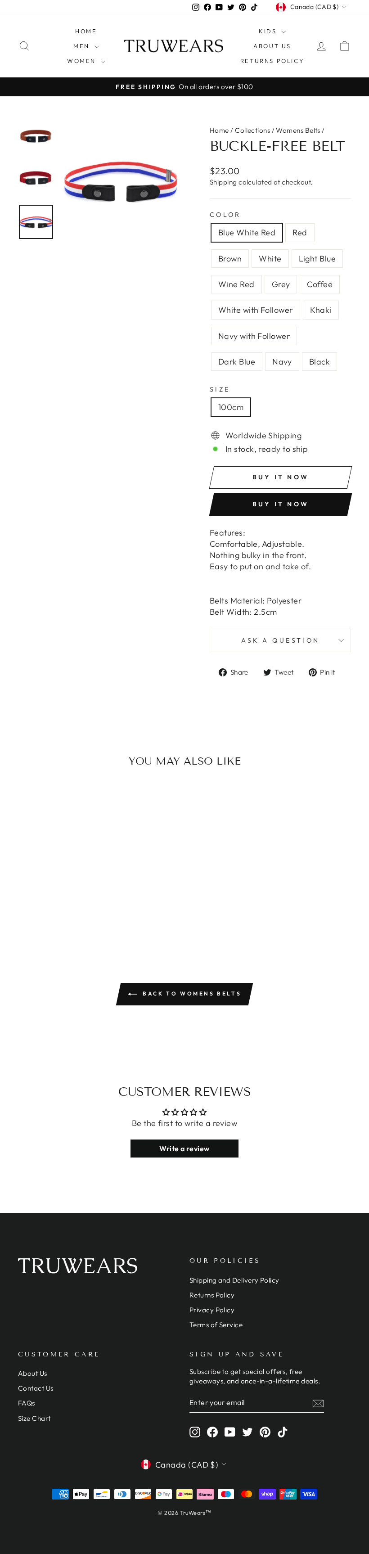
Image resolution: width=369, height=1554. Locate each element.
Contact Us (36, 1388)
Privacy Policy (211, 1310)
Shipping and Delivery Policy (234, 1280)
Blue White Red (246, 232)
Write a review (184, 1148)
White (270, 258)
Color (225, 215)
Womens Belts (298, 130)
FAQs (26, 1403)
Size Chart (34, 1418)
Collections (252, 130)
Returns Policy (272, 60)
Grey (281, 284)
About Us (272, 46)
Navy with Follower (254, 336)
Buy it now (280, 504)
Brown (230, 258)
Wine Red (236, 284)
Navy (282, 361)
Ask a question (280, 640)
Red (299, 232)
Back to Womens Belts (191, 993)
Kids (269, 31)
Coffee (320, 284)
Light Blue (317, 258)
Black (319, 361)
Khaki (321, 310)
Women (83, 60)
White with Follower (255, 310)
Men (82, 46)
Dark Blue (236, 361)
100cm (230, 407)
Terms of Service (216, 1324)
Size (220, 389)
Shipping (223, 182)
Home (86, 31)
